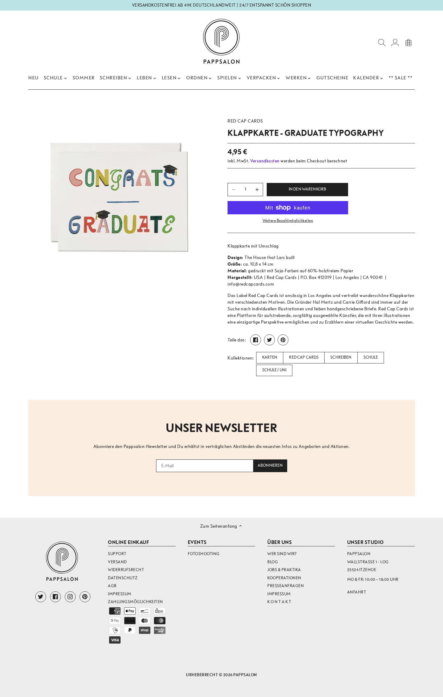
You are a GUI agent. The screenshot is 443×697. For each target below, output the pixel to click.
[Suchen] (381, 42)
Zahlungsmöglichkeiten (135, 601)
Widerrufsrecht (126, 570)
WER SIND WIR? (282, 554)
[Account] (395, 42)
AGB (112, 585)
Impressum (119, 594)
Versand (117, 562)
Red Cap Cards (245, 121)
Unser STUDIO (365, 542)
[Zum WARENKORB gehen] (408, 42)
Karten (270, 357)
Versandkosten (265, 160)
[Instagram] (70, 596)
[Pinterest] (85, 596)
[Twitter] (40, 596)
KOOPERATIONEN (284, 578)
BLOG (272, 562)
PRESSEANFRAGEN (285, 585)
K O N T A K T (279, 601)
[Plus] (257, 189)
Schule (370, 357)
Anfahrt (356, 592)
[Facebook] (55, 596)
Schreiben (340, 357)
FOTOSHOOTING (204, 554)
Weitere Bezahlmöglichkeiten (287, 221)
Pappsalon (245, 675)
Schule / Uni (274, 370)
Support (117, 554)
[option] (120, 198)
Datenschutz (123, 578)
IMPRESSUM (279, 594)
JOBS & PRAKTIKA (284, 570)
